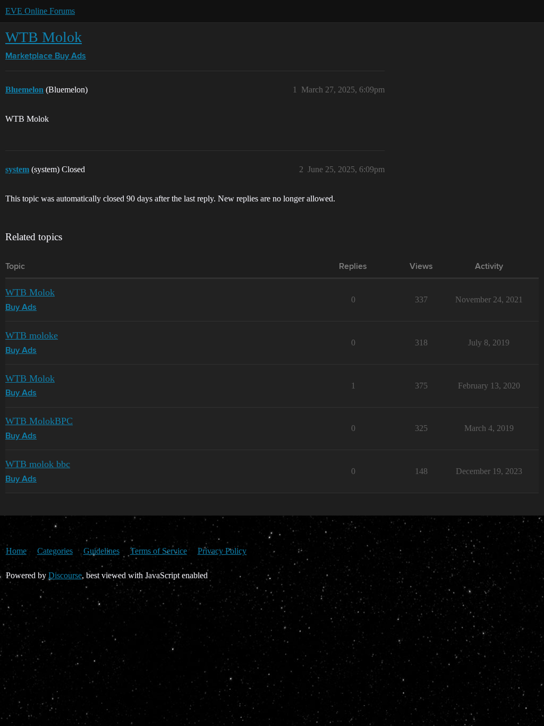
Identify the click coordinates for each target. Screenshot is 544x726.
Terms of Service (158, 550)
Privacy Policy (222, 550)
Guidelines (101, 550)
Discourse (65, 575)
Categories (55, 550)
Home (16, 550)
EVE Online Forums (40, 10)
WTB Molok (43, 37)
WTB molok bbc (37, 464)
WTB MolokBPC (39, 421)
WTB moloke (31, 335)
